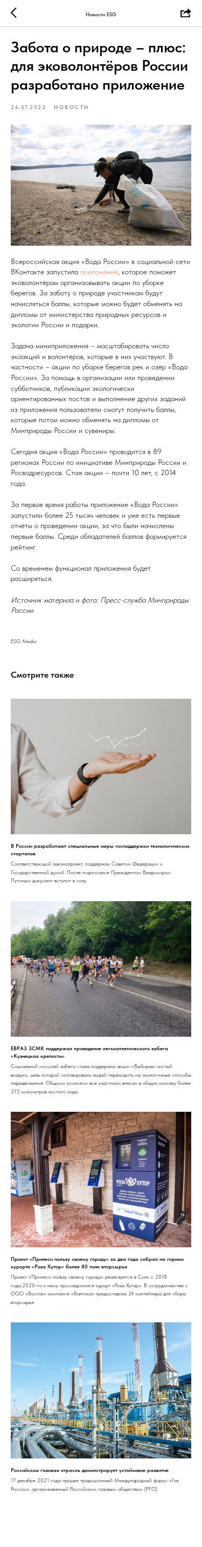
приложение (99, 271)
